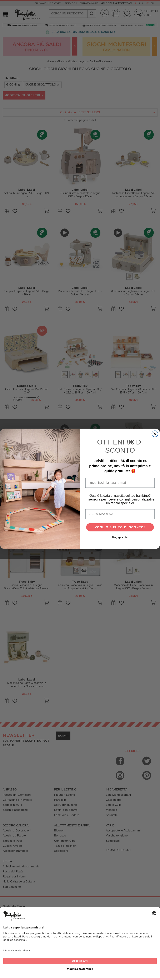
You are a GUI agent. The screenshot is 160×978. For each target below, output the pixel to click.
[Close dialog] (155, 434)
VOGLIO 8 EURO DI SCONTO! (120, 527)
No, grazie (120, 537)
